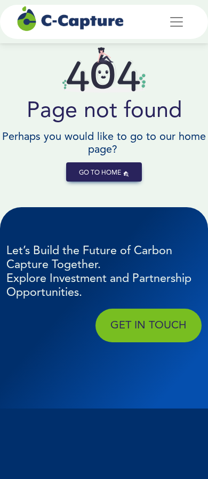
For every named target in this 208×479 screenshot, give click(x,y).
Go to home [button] (101, 172)
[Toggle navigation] (176, 22)
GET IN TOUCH (148, 325)
